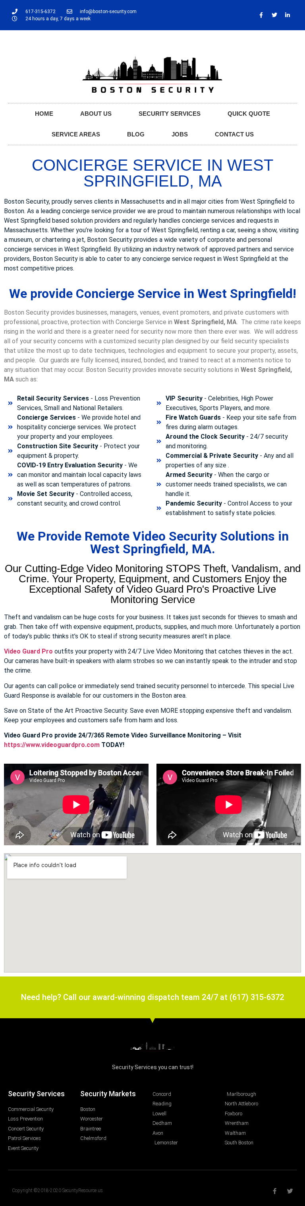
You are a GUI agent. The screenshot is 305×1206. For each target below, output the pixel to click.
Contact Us (234, 134)
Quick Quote (249, 113)
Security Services (170, 113)
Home (44, 113)
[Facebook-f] (261, 15)
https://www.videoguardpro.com (52, 745)
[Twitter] (274, 15)
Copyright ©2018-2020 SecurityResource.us (57, 1190)
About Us (96, 113)
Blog (136, 134)
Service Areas (76, 134)
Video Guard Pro (28, 651)
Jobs (180, 134)
